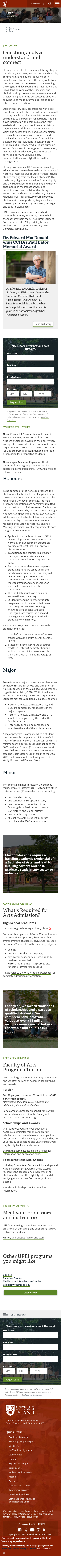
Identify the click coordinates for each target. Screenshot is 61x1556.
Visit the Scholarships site (17, 1187)
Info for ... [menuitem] (34, 4)
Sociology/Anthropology (16, 1284)
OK (4, 1553)
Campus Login (26, 1441)
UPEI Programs (14, 29)
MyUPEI (12, 1441)
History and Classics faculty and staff (23, 1237)
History (11, 31)
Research (13, 1481)
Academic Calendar (18, 1437)
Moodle (12, 1476)
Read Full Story (43, 324)
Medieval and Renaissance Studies (22, 1281)
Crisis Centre (15, 1467)
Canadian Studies (12, 1278)
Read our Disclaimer (33, 1395)
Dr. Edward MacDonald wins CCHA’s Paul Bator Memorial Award (26, 242)
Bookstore (14, 1445)
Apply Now (30, 1292)
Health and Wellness (19, 1494)
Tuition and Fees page (25, 1117)
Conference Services (19, 1490)
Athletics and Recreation (21, 1472)
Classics (7, 1274)
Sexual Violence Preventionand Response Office (22, 1500)
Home (7, 27)
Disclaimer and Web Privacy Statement (18, 1548)
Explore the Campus (19, 1463)
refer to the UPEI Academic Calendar (31, 972)
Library (12, 1459)
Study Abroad (15, 1454)
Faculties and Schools (19, 1485)
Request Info (16, 402)
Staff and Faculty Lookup (21, 1450)
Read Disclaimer (44, 1548)
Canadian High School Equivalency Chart (25, 928)
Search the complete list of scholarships (25, 1150)
